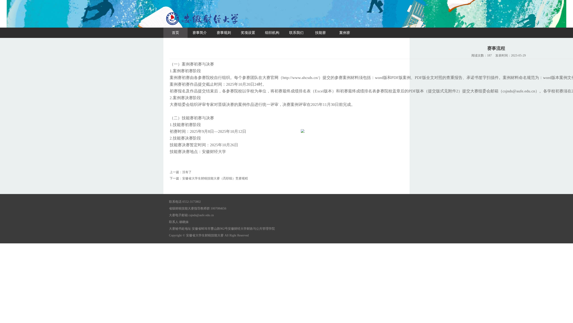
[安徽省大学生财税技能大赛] (202, 25)
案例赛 (344, 33)
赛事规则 (224, 33)
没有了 (187, 172)
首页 (175, 33)
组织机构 (272, 33)
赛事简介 (199, 33)
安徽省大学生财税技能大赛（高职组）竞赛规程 (215, 178)
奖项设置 (248, 33)
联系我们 (296, 33)
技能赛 (320, 33)
